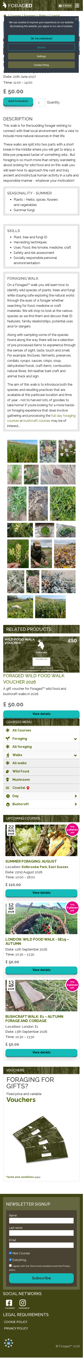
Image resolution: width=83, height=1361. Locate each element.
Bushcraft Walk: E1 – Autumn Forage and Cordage (34, 1018)
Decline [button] (41, 47)
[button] (77, 5)
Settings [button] (41, 56)
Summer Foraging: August (31, 861)
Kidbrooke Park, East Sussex (45, 867)
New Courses (21, 1253)
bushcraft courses (37, 421)
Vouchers (21, 1099)
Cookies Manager (8, 1342)
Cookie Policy (41, 64)
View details (41, 713)
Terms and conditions (20, 1177)
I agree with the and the (39, 1268)
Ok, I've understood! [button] (41, 38)
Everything (19, 1260)
